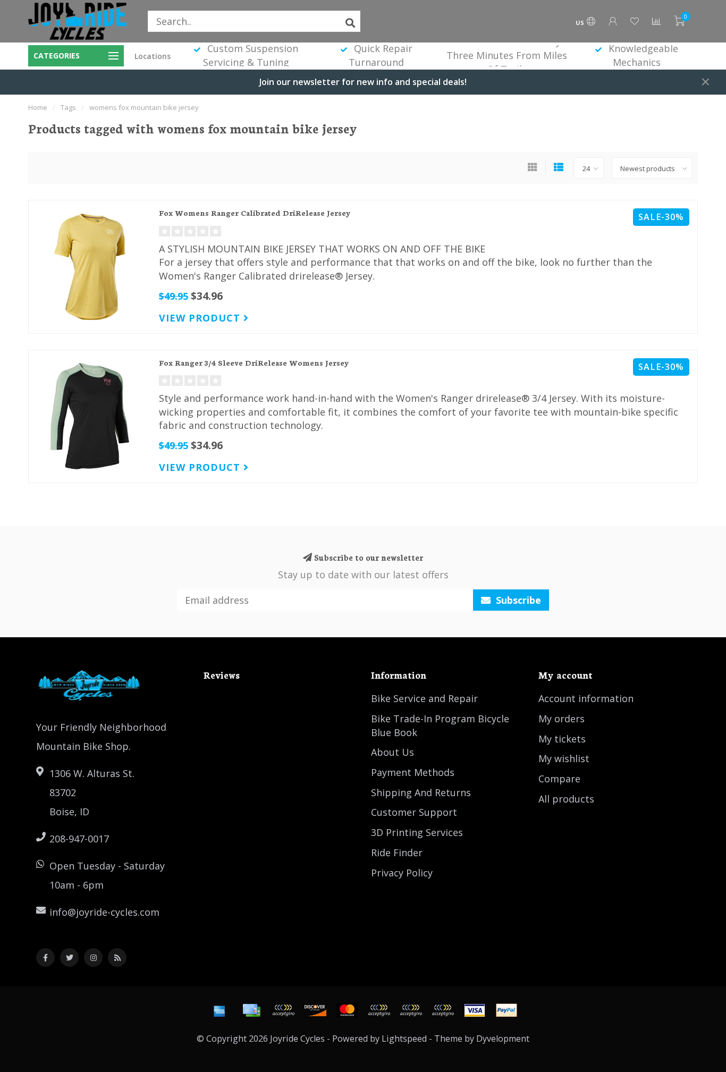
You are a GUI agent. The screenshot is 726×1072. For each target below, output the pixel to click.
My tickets (562, 738)
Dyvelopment (502, 1038)
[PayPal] (379, 1010)
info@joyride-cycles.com (104, 912)
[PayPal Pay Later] (411, 1010)
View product (201, 317)
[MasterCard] (347, 1010)
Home (37, 107)
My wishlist (563, 758)
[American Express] (219, 1010)
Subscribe (517, 600)
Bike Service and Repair (424, 698)
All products (566, 798)
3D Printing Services (417, 832)
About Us (392, 752)
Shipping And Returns (421, 792)
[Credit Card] (251, 1010)
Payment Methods (412, 772)
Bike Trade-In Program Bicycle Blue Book (440, 725)
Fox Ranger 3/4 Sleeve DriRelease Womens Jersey (254, 362)
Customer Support (414, 812)
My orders (561, 718)
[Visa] (474, 1010)
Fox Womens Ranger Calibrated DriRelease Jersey (255, 212)
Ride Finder (397, 852)
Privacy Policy (402, 872)
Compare (559, 778)
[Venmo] (442, 1010)
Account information (586, 698)
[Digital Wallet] (283, 1010)
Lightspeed (404, 1038)
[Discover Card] (315, 1010)
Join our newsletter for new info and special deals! (363, 82)
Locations (152, 56)
